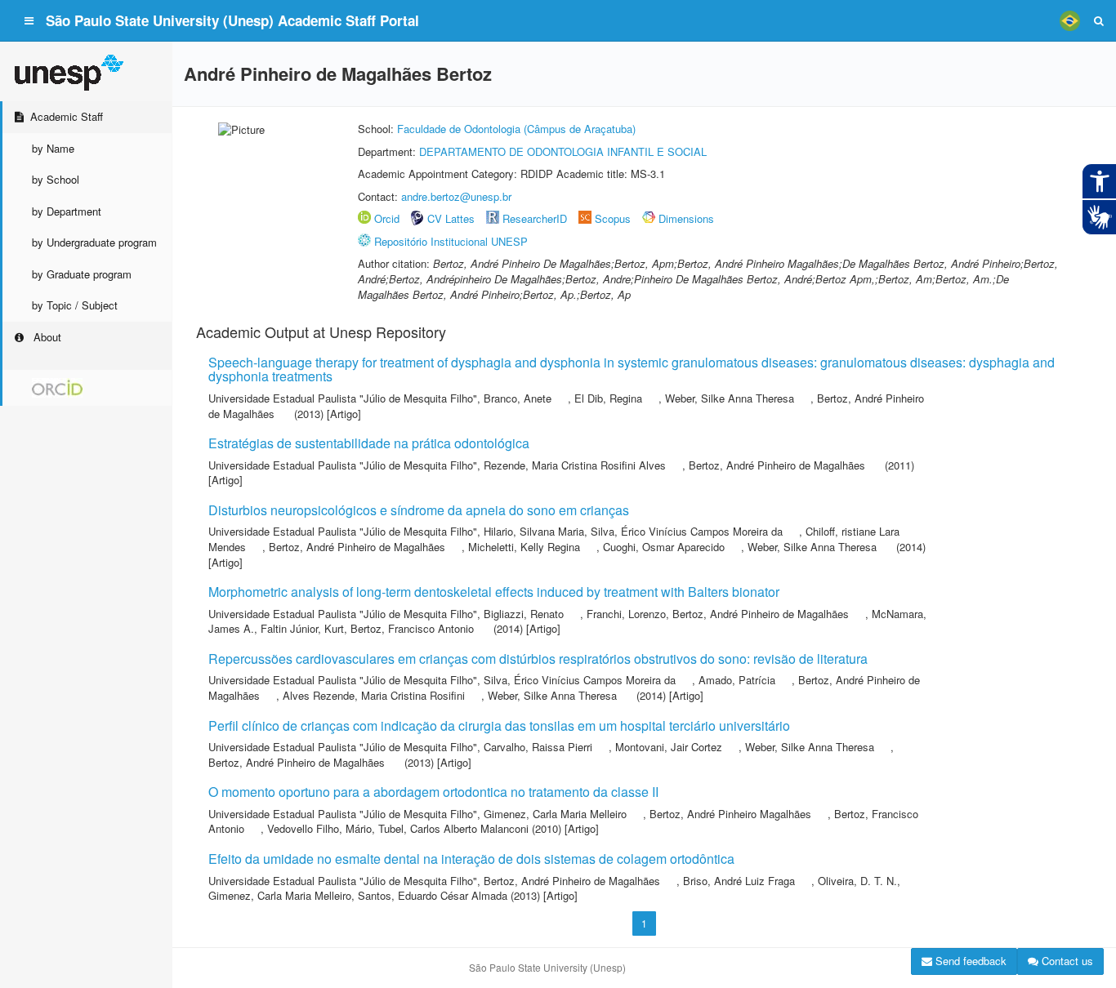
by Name (53, 148)
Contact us (1065, 960)
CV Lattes (451, 218)
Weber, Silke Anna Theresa (729, 398)
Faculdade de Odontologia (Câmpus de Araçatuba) (516, 128)
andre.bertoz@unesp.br (456, 196)
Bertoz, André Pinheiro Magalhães (730, 813)
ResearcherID (536, 218)
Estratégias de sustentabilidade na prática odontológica (368, 443)
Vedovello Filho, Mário (319, 828)
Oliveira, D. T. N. (857, 880)
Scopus (613, 218)
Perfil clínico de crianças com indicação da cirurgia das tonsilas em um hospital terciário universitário (499, 725)
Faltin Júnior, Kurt (302, 628)
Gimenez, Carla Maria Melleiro (555, 813)
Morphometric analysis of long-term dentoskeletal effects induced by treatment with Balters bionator (493, 591)
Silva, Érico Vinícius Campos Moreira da (687, 531)
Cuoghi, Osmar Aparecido (664, 546)
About (45, 337)
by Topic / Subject (75, 305)
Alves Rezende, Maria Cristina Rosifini (374, 695)
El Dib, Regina (608, 398)
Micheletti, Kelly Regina (524, 546)
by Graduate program (82, 274)
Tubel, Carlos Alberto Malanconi (453, 828)
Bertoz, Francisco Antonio (412, 628)
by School (55, 179)
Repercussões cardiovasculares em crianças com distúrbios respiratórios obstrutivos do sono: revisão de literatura (538, 658)
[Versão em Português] (1069, 20)
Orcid (387, 218)
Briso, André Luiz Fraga (739, 880)
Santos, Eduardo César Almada (432, 895)
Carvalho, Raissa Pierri (538, 746)
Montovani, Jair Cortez (668, 746)
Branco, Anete (517, 398)
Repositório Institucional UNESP (451, 241)
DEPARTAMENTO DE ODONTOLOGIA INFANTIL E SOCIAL (563, 151)
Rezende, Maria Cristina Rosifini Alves (575, 465)
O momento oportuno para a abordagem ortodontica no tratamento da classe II (433, 791)
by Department (66, 211)
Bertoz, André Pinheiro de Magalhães (777, 465)
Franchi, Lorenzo (626, 613)
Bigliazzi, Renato (524, 613)
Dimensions (686, 218)
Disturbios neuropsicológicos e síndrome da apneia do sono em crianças (418, 510)
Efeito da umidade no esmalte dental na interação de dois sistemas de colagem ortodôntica (471, 858)
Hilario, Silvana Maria (534, 531)
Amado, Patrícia (737, 680)
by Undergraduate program (94, 242)
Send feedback (969, 960)
